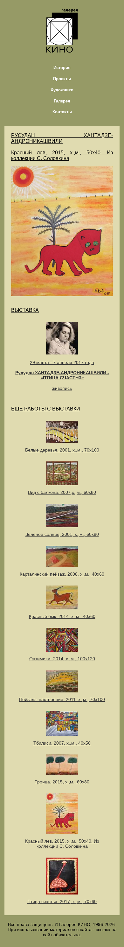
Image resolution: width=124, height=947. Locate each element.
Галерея (62, 101)
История (62, 67)
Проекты (62, 78)
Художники (62, 90)
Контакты (62, 111)
